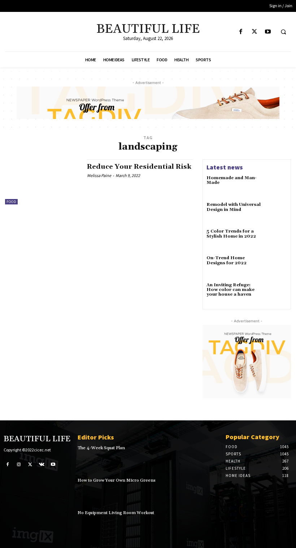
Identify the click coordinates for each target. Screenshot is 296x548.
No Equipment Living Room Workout (116, 513)
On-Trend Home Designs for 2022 (226, 260)
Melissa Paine (99, 175)
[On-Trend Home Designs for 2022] (276, 266)
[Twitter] (254, 32)
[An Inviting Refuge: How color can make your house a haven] (276, 293)
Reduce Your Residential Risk (139, 167)
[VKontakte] (42, 464)
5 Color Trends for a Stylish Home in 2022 (231, 234)
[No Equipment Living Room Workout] (204, 523)
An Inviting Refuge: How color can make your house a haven (230, 289)
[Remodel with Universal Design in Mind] (276, 212)
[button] (283, 32)
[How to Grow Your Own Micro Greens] (204, 491)
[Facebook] (241, 32)
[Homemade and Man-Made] (276, 186)
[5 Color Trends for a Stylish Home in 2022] (276, 239)
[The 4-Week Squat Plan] (204, 458)
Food (11, 201)
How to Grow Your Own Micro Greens (117, 480)
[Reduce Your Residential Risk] (42, 181)
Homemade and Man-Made (231, 180)
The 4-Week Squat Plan (101, 448)
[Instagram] (19, 464)
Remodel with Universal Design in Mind (233, 207)
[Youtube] (268, 32)
